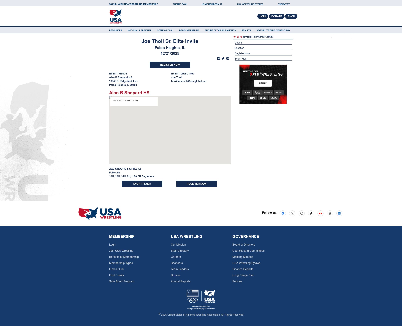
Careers (176, 257)
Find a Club (116, 269)
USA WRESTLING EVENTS (250, 4)
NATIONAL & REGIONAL (139, 30)
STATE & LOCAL (165, 30)
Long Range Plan (243, 275)
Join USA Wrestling (121, 250)
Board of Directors (243, 244)
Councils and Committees (248, 250)
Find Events (116, 275)
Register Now (242, 53)
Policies (237, 281)
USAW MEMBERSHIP (212, 4)
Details (238, 42)
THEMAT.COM (180, 4)
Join (263, 16)
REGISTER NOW (170, 64)
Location (239, 48)
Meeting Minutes (242, 257)
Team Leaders (180, 269)
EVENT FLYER (142, 184)
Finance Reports (242, 269)
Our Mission (178, 244)
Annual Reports (180, 281)
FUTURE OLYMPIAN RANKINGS (220, 30)
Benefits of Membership (124, 257)
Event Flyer (241, 58)
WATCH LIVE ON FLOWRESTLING (273, 30)
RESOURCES (115, 30)
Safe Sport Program (121, 281)
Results (246, 30)
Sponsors (177, 263)
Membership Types (121, 263)
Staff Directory (180, 250)
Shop (291, 16)
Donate (276, 16)
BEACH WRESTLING (189, 30)
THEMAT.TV (284, 4)
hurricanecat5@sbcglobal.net (188, 81)
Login (112, 244)
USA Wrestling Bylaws (246, 263)
